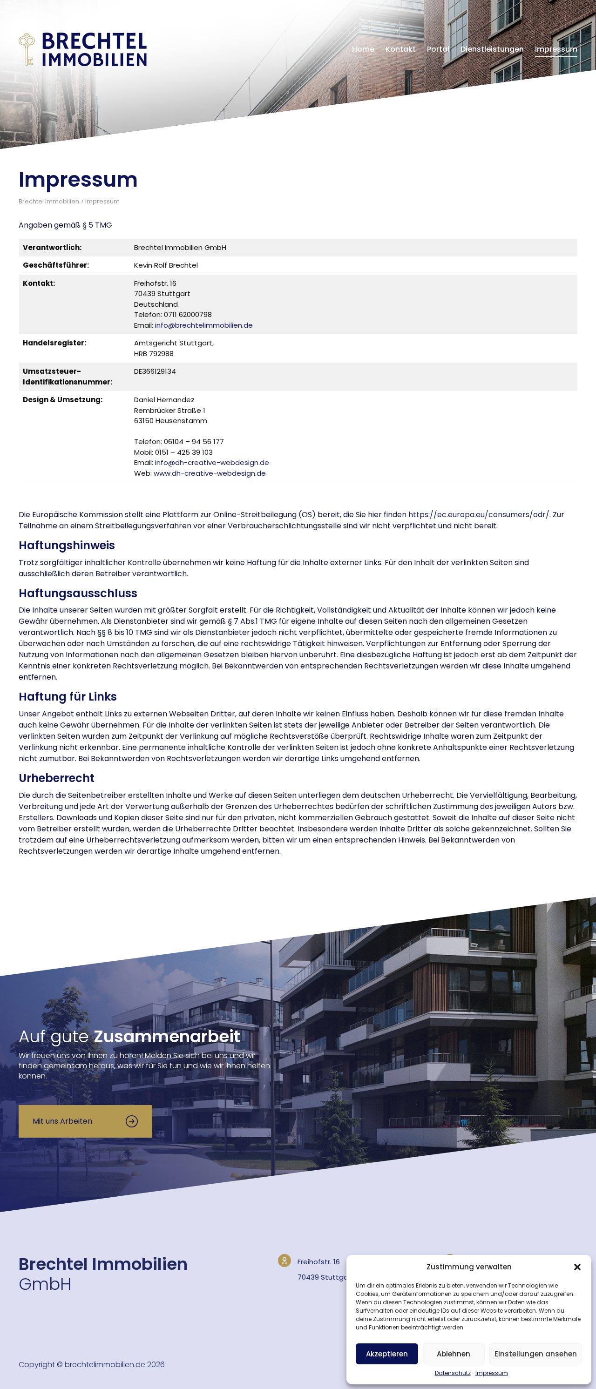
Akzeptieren (387, 1354)
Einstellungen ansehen (535, 1354)
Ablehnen (453, 1354)
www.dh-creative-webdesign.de (210, 473)
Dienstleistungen (492, 49)
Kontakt (401, 49)
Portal (438, 49)
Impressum (491, 1373)
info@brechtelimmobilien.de (204, 325)
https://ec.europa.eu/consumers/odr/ (478, 514)
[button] (577, 1267)
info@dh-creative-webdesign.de (212, 462)
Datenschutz (453, 1373)
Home (363, 49)
